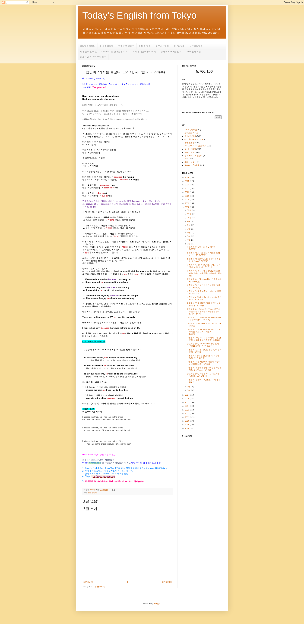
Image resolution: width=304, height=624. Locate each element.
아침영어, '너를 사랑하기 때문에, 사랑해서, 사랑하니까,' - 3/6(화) (203, 363)
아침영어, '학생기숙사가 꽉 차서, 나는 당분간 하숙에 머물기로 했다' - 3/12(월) (204, 339)
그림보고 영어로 (126, 46)
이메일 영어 (145, 46)
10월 (189, 218)
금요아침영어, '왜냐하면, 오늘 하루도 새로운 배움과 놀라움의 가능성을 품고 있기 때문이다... (203, 311)
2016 (187, 399)
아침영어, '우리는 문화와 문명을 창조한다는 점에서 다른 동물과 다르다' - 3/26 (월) (204, 273)
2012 (187, 413)
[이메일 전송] (113, 490)
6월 (189, 232)
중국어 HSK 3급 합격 (171, 51)
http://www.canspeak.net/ (103, 476)
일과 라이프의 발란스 (193, 155)
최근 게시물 (88, 582)
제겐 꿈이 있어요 (88, 51)
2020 (187, 200)
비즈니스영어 (162, 46)
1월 (189, 390)
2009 (187, 425)
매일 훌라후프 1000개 (193, 139)
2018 (187, 207)
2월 (189, 386)
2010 (187, 421)
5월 (189, 236)
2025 (187, 181)
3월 (189, 244)
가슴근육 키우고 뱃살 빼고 (93, 57)
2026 (187, 177)
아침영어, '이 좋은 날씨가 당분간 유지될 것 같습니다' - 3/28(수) (203, 260)
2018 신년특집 (190, 130)
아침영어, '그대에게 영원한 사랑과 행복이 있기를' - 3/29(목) (203, 254)
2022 (187, 192)
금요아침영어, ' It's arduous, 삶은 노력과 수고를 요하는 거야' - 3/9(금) (204, 345)
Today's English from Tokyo (139, 15)
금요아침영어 (196, 46)
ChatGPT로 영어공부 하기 (114, 51)
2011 (187, 417)
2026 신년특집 (193, 51)
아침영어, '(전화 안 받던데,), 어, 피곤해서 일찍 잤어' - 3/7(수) (204, 357)
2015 (187, 402)
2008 (187, 428)
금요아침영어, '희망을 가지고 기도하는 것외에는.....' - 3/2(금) (203, 375)
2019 (187, 203)
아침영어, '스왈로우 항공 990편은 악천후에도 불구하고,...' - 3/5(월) (204, 369)
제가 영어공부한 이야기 (144, 51)
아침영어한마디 (87, 46)
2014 (187, 406)
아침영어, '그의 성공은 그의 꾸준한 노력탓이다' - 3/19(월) (203, 304)
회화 (186, 159)
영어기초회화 (190, 149)
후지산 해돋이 (190, 162)
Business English (191, 165)
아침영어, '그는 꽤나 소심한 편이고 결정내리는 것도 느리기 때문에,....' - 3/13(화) (203, 331)
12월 (189, 210)
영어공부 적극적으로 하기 (195, 146)
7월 (189, 229)
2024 (187, 185)
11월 (189, 214)
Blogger (157, 603)
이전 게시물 (167, 582)
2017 (187, 395)
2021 (187, 196)
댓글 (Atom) (100, 586)
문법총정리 (92, 492)
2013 (187, 410)
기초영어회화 (106, 46)
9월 (189, 221)
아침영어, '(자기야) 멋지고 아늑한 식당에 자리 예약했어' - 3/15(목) (204, 318)
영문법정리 (179, 46)
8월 (189, 225)
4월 (189, 240)
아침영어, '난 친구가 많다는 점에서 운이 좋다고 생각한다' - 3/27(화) (203, 266)
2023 (187, 188)
